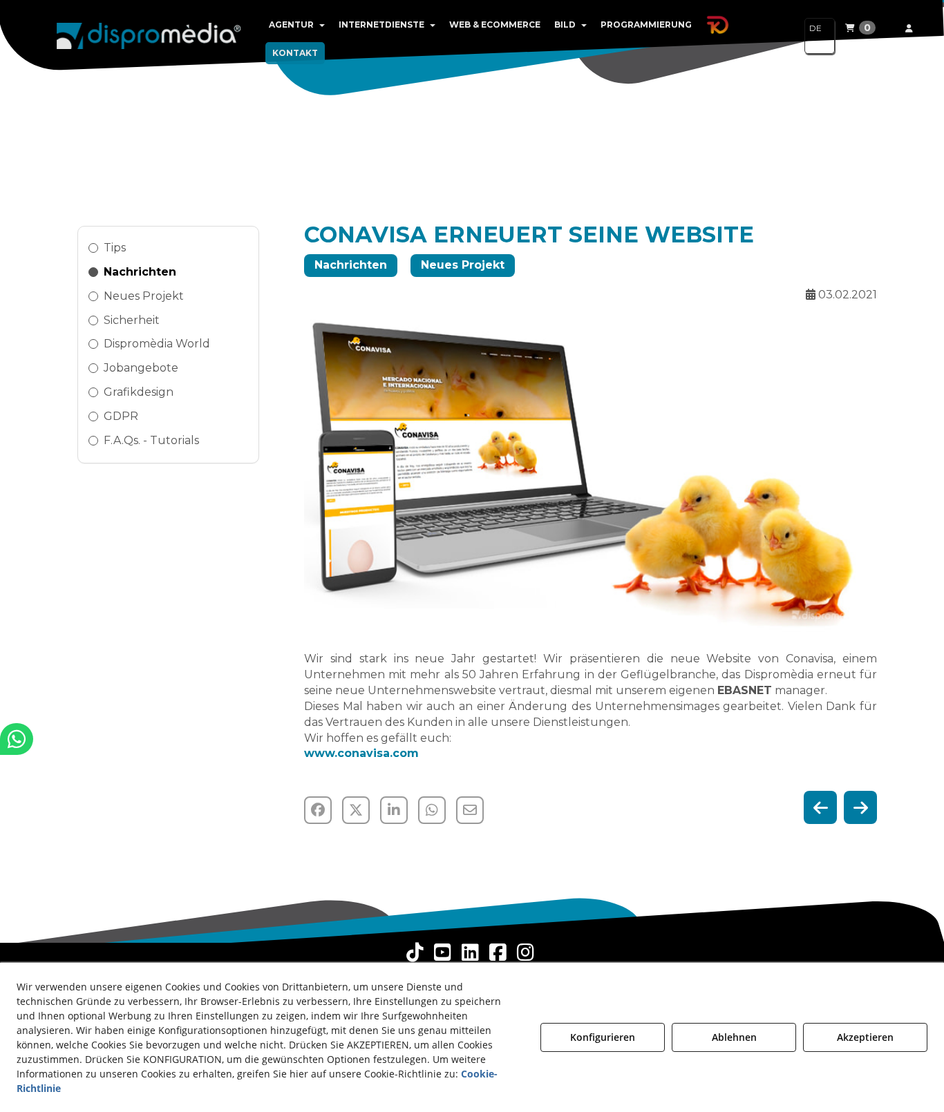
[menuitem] (297, 24)
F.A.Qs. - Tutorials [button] (151, 440)
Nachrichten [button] (140, 271)
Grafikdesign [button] (138, 392)
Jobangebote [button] (141, 367)
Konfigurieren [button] (602, 1037)
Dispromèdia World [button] (157, 343)
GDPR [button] (121, 416)
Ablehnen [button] (734, 1037)
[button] (149, 34)
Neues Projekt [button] (144, 296)
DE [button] (815, 28)
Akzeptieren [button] (865, 1037)
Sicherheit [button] (132, 320)
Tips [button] (115, 247)
